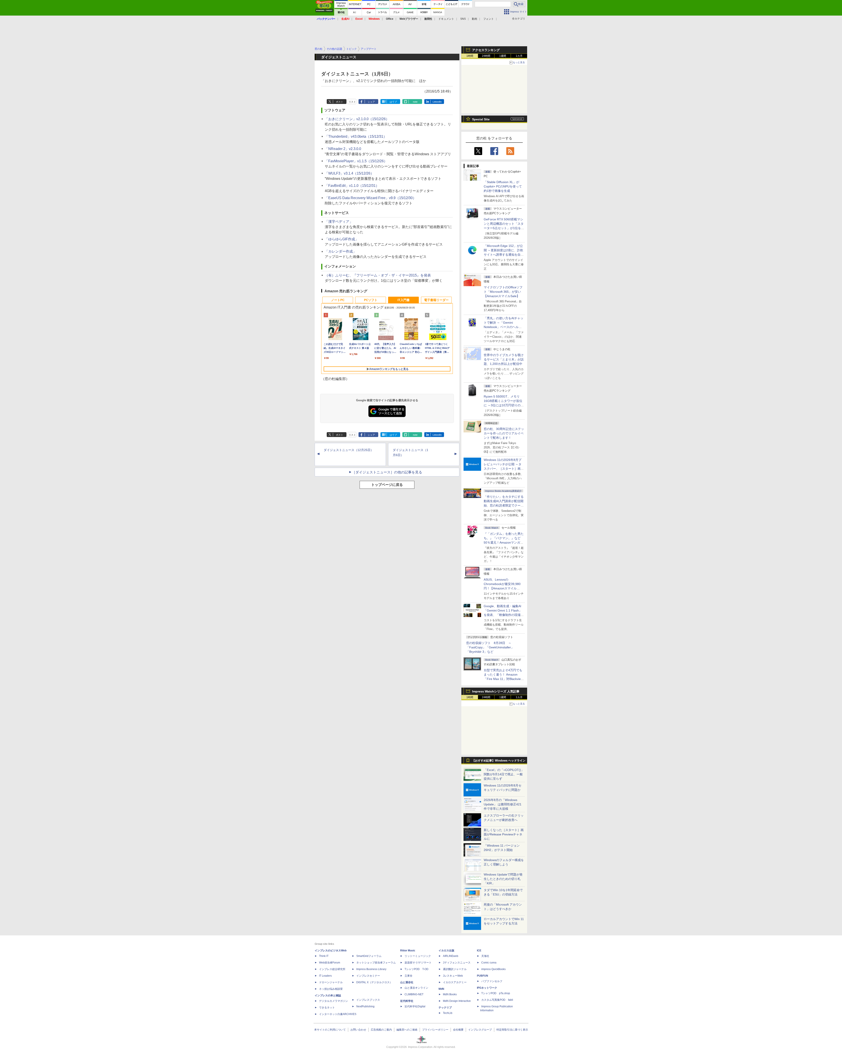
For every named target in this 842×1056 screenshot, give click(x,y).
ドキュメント (446, 18)
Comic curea (488, 962)
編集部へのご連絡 (406, 1029)
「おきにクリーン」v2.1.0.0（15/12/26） (357, 119)
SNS (463, 18)
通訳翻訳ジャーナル (455, 969)
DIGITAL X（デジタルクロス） (374, 982)
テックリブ (445, 1007)
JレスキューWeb (453, 975)
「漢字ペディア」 (339, 221)
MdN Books (450, 994)
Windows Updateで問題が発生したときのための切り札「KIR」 (503, 879)
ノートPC (337, 300)
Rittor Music (407, 950)
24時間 (486, 55)
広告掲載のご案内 (381, 1029)
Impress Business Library (371, 969)
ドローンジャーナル (331, 982)
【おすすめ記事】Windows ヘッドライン (498, 760)
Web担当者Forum (329, 962)
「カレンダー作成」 (340, 251)
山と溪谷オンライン (416, 987)
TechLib (447, 1013)
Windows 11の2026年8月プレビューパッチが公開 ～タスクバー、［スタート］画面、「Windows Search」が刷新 (503, 468)
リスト (352, 101)
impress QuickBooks (493, 969)
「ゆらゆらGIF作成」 (342, 239)
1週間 (502, 55)
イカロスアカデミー (455, 982)
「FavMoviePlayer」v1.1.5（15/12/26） (356, 161)
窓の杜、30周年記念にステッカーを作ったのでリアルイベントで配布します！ (504, 433)
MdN (441, 988)
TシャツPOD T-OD (416, 969)
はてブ (393, 101)
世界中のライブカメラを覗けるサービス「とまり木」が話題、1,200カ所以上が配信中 (504, 359)
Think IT (323, 956)
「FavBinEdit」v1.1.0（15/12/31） (352, 185)
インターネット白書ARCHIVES (337, 1014)
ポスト (339, 101)
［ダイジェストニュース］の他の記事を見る (387, 472)
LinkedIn (437, 101)
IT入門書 (404, 300)
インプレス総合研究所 (332, 969)
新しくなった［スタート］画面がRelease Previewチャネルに (504, 834)
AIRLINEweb (450, 956)
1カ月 (519, 55)
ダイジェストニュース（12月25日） (349, 450)
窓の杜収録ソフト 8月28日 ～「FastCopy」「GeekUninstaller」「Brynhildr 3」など (490, 647)
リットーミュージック (418, 956)
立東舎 (408, 975)
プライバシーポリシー (435, 1029)
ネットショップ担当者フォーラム (376, 962)
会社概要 (458, 1029)
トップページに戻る (387, 485)
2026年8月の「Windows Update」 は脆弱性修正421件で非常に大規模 (502, 804)
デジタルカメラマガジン (333, 1000)
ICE (479, 950)
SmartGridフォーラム (369, 956)
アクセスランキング (486, 50)
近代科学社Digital (415, 1006)
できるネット (327, 1007)
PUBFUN (482, 975)
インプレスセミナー (368, 975)
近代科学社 (406, 1000)
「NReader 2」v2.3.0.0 (343, 149)
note (415, 101)
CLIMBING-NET (414, 994)
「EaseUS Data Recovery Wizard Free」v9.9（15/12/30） (370, 198)
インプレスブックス (368, 999)
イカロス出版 (446, 950)
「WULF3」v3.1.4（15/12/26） (349, 173)
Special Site (481, 119)
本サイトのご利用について (330, 1029)
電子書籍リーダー (436, 300)
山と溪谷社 (406, 982)
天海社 (485, 956)
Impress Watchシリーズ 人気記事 (495, 691)
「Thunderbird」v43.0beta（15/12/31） (356, 136)
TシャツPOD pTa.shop (495, 993)
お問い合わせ (358, 1029)
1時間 (469, 55)
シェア (371, 101)
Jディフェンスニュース (457, 962)
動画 (474, 18)
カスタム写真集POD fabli (497, 999)
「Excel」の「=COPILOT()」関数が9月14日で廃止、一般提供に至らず (504, 774)
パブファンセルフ (491, 981)
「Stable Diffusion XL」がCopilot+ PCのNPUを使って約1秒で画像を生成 (503, 186)
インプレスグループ (480, 1029)
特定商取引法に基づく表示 (512, 1029)
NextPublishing (365, 1006)
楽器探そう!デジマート (418, 962)
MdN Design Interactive (457, 1000)
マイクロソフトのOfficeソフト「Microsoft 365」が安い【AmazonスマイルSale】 (503, 291)
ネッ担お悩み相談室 (331, 988)
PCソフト (370, 300)
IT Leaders (325, 975)
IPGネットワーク (487, 987)
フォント (488, 18)
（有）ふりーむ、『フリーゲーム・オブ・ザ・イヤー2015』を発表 (378, 275)
